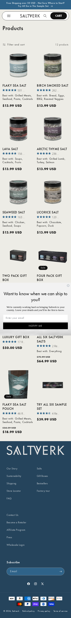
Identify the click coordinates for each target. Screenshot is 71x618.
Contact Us (12, 515)
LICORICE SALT (48, 212)
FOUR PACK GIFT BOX (49, 278)
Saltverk (15, 611)
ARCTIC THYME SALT (52, 149)
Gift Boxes (42, 476)
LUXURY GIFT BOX (15, 337)
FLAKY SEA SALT (14, 85)
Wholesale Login (16, 544)
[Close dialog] (68, 285)
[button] (8, 16)
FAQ (9, 498)
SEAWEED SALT (13, 212)
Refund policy (28, 611)
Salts (39, 468)
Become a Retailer (16, 522)
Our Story (12, 468)
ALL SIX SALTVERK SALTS (50, 339)
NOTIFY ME (35, 325)
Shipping (11, 483)
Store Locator (14, 490)
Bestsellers (42, 483)
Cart (58, 15)
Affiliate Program (16, 529)
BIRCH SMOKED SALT (52, 85)
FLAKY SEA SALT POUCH (14, 406)
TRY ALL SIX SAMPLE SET (52, 406)
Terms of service (60, 611)
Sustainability (14, 476)
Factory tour (43, 490)
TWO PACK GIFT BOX (14, 278)
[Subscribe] (60, 571)
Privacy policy (44, 611)
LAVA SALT (10, 149)
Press (9, 537)
